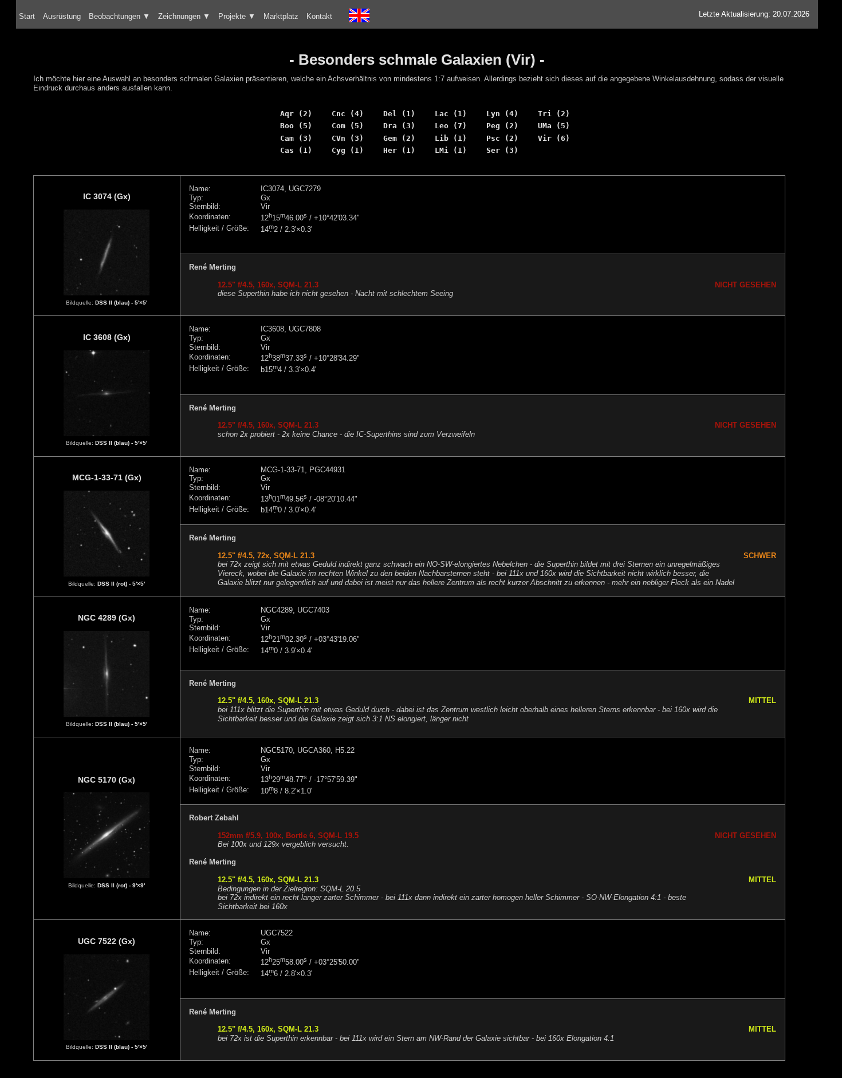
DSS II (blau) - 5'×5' (121, 302)
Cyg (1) (348, 150)
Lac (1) (451, 113)
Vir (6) (554, 138)
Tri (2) (554, 113)
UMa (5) (554, 125)
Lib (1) (451, 138)
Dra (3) (399, 125)
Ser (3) (502, 150)
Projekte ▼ (236, 16)
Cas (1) (296, 150)
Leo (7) (451, 125)
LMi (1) (451, 150)
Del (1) (399, 113)
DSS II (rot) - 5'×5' (121, 584)
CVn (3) (348, 138)
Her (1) (399, 150)
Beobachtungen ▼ (119, 16)
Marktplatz (280, 16)
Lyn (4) (502, 113)
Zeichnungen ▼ (184, 16)
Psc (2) (502, 138)
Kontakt (319, 16)
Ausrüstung (62, 16)
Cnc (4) (348, 113)
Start (27, 16)
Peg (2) (502, 125)
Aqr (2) (296, 113)
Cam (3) (296, 138)
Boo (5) (296, 125)
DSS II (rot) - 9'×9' (121, 885)
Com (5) (348, 125)
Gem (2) (399, 138)
